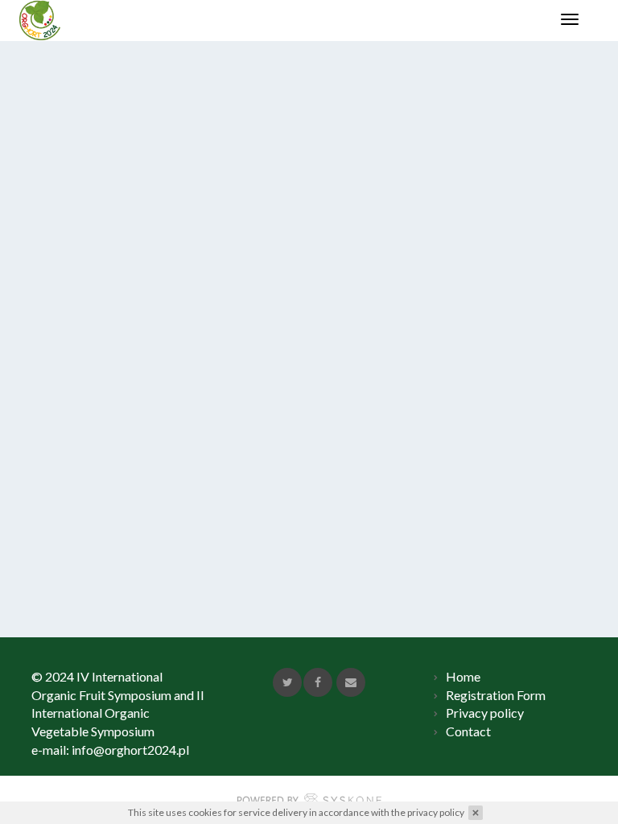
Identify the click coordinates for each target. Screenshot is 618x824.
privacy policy (435, 812)
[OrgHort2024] (39, 20)
